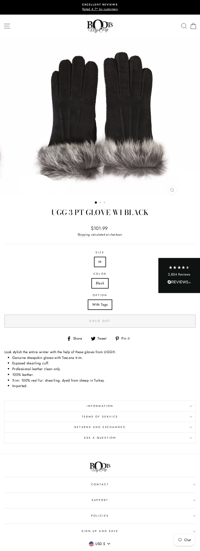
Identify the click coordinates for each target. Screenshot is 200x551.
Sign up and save (100, 531)
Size (100, 252)
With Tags (100, 304)
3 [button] (105, 203)
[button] (179, 275)
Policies (100, 516)
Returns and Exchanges (99, 427)
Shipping (84, 234)
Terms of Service (100, 417)
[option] (100, 7)
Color (99, 274)
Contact (100, 484)
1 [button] (96, 202)
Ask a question (100, 438)
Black (100, 283)
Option (100, 295)
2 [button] (100, 203)
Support (100, 500)
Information (100, 406)
